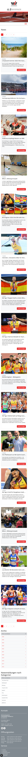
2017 (3, 663)
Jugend (3, 690)
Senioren (4, 700)
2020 (3, 654)
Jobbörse (4, 702)
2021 (3, 651)
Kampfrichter (5, 697)
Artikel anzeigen (21, 70)
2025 (3, 639)
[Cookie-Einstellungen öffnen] (1, 755)
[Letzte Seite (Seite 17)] (13, 34)
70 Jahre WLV (5, 687)
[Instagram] (4, 728)
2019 (3, 657)
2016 (3, 666)
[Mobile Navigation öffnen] (26, 23)
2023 (3, 645)
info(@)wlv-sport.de (8, 725)
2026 (3, 636)
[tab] (14, 636)
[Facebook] (2, 728)
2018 (3, 660)
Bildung (3, 685)
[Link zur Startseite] (14, 3)
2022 (3, 648)
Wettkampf (4, 682)
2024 (3, 642)
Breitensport (4, 695)
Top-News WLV (5, 680)
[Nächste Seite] (11, 34)
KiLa (3, 692)
